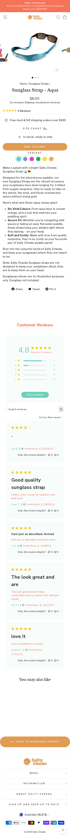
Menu (34, 773)
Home (23, 83)
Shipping (29, 102)
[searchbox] (32, 409)
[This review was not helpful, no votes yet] (55, 455)
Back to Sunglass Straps (37, 741)
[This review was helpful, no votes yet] (49, 455)
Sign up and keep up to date (34, 804)
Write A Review (35, 394)
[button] (18, 159)
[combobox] (51, 417)
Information (34, 783)
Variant (35, 152)
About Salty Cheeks (34, 794)
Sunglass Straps (39, 83)
